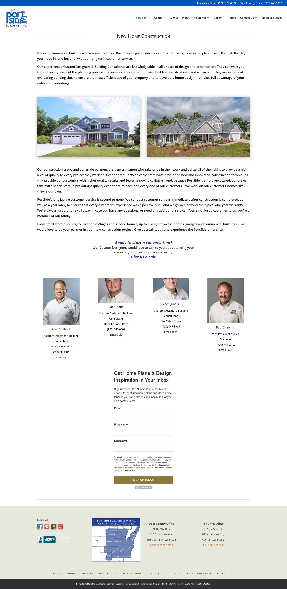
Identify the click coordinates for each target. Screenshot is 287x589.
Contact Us (173, 573)
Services (87, 573)
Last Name (121, 440)
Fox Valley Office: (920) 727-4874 (216, 3)
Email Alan (61, 357)
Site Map (224, 573)
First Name (121, 424)
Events (173, 18)
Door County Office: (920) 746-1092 (260, 3)
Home (57, 573)
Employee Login (272, 18)
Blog (233, 18)
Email (117, 408)
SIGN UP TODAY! (143, 480)
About (71, 573)
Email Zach (171, 332)
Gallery (154, 573)
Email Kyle (116, 334)
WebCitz (206, 584)
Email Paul (225, 350)
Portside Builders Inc (86, 584)
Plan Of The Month (129, 573)
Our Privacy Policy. (129, 470)
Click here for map (161, 545)
